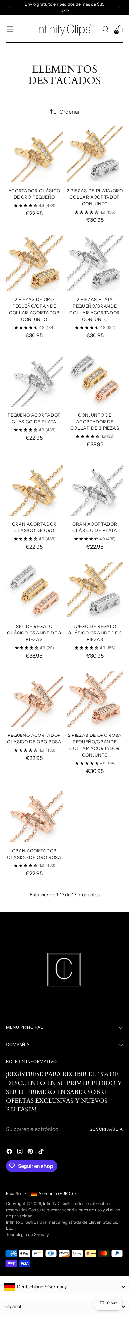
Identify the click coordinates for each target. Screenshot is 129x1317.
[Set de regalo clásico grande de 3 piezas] (34, 590)
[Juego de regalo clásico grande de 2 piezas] (95, 590)
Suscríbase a (106, 1129)
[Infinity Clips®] (64, 29)
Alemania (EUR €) (55, 1193)
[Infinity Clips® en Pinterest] (31, 1152)
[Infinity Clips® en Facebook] (10, 1152)
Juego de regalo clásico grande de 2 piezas (95, 633)
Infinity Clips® (57, 1203)
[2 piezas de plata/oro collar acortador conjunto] (95, 154)
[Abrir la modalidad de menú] (9, 29)
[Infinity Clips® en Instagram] (20, 1152)
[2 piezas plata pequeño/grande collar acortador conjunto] (95, 263)
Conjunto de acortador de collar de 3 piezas (94, 421)
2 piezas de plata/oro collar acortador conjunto (95, 197)
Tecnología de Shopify (27, 1234)
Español (14, 1193)
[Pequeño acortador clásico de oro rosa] (34, 699)
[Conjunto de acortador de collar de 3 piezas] (95, 379)
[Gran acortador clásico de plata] (95, 488)
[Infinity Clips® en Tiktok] (42, 1152)
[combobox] (64, 1286)
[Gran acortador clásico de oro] (34, 488)
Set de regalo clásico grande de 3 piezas (34, 633)
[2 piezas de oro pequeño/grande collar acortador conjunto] (34, 263)
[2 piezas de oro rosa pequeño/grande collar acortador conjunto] (95, 699)
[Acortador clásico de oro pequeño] (34, 154)
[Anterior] (10, 7)
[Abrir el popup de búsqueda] (105, 29)
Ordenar (69, 111)
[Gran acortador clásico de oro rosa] (34, 815)
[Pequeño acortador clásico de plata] (34, 379)
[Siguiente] (119, 7)
